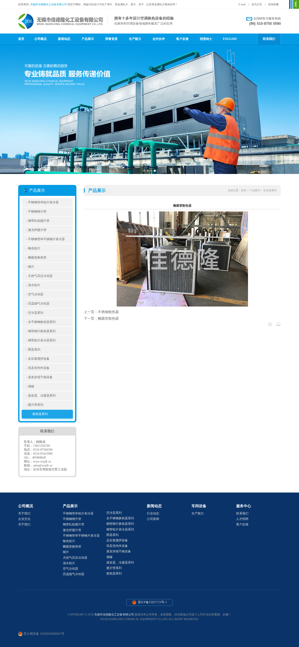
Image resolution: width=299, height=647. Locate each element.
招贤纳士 (206, 39)
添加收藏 (273, 4)
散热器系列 (40, 414)
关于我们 (24, 513)
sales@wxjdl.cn (42, 465)
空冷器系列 (35, 312)
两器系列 (34, 349)
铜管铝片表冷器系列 (42, 340)
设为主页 (257, 4)
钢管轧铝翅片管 (38, 220)
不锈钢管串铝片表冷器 (43, 202)
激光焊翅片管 (37, 230)
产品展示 (88, 39)
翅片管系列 (35, 404)
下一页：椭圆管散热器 (101, 318)
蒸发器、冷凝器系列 (42, 395)
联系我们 (269, 39)
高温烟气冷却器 (38, 303)
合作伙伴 (159, 39)
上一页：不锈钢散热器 (101, 312)
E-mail (242, 4)
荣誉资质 (111, 39)
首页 (21, 39)
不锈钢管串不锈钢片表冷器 (46, 239)
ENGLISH (230, 39)
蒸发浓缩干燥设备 (40, 377)
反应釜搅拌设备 (38, 358)
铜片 (31, 266)
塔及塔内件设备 (38, 368)
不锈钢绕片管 (37, 211)
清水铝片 (34, 285)
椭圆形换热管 (37, 257)
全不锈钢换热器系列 (42, 322)
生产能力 (135, 39)
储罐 (31, 386)
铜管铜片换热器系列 (42, 331)
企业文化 (24, 519)
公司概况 (40, 39)
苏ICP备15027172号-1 (152, 602)
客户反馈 (182, 39)
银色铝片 (34, 248)
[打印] (278, 325)
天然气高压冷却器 (40, 276)
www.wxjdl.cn (42, 461)
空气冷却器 (35, 294)
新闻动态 (64, 39)
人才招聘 (242, 519)
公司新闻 (153, 519)
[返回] (270, 325)
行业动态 (153, 513)
